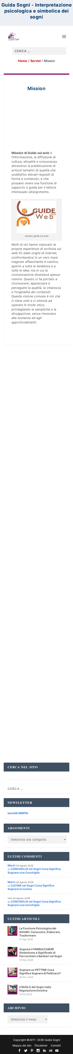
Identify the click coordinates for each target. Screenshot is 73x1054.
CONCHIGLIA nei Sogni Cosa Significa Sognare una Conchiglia (34, 870)
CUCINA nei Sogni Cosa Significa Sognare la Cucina (31, 887)
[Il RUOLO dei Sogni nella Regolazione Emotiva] (12, 989)
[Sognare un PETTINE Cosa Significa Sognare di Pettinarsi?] (12, 972)
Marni (11, 865)
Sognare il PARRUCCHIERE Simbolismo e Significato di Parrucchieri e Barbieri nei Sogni (40, 952)
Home (22, 61)
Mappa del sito (21, 1045)
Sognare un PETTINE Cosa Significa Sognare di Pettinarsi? (40, 971)
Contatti (56, 1045)
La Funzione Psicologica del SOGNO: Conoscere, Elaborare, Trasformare (40, 932)
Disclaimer (40, 1045)
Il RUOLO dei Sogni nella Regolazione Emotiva (35, 988)
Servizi (35, 61)
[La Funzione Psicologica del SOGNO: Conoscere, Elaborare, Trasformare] (12, 931)
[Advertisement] (36, 126)
